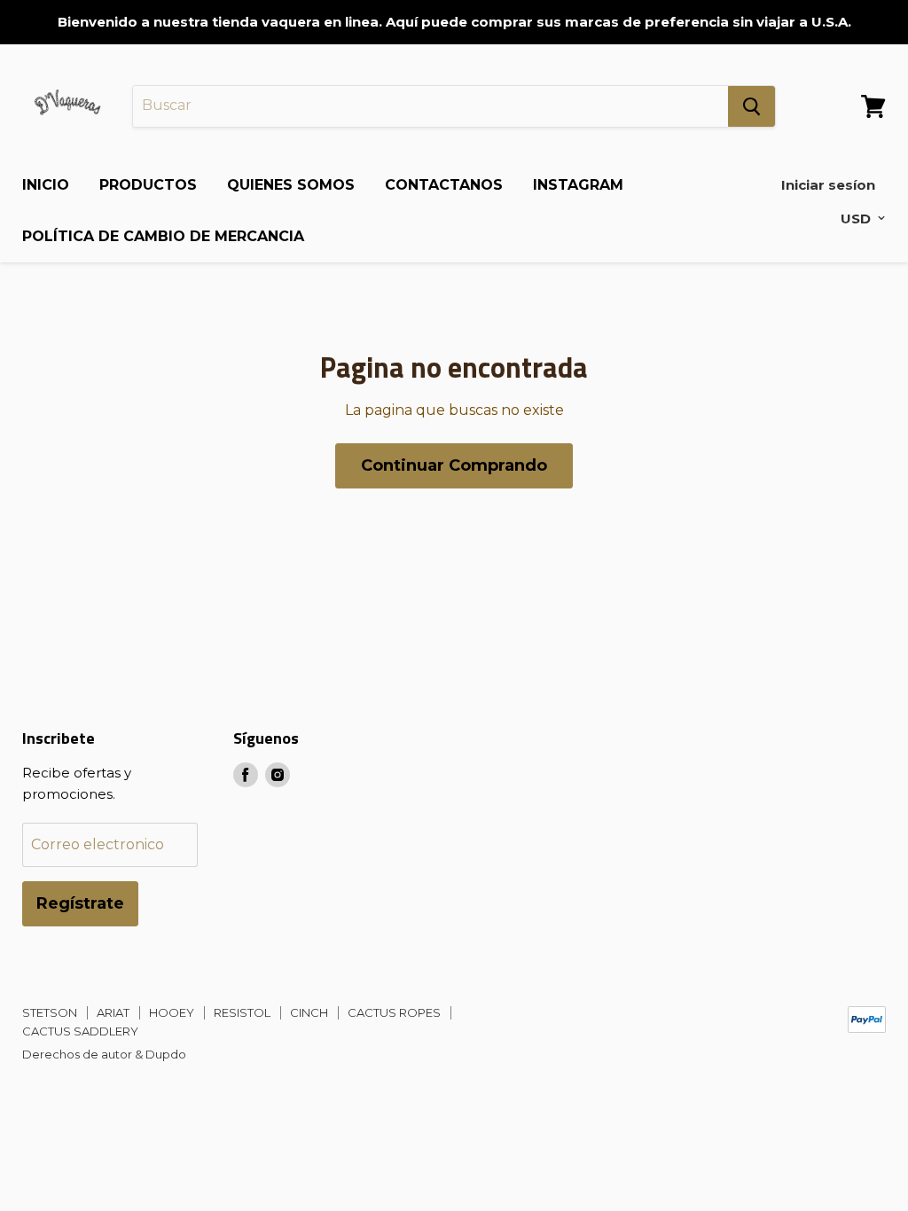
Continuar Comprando (454, 465)
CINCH (309, 1012)
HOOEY (171, 1012)
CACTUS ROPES (394, 1012)
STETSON (49, 1012)
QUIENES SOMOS (291, 184)
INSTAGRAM (578, 184)
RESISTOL (242, 1012)
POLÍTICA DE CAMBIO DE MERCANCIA (163, 236)
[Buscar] (751, 106)
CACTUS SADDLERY (80, 1031)
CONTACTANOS (444, 184)
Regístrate (80, 903)
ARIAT (113, 1012)
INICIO (45, 184)
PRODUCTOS (148, 184)
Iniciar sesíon (828, 184)
